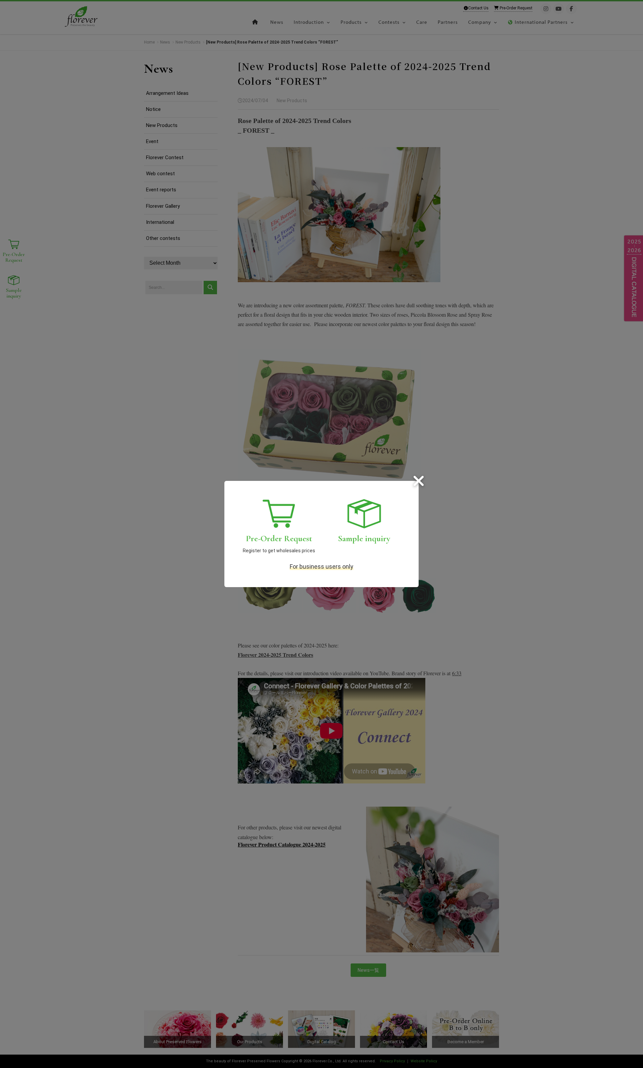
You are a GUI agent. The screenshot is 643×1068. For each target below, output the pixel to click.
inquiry (364, 538)
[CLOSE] (419, 481)
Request (279, 538)
